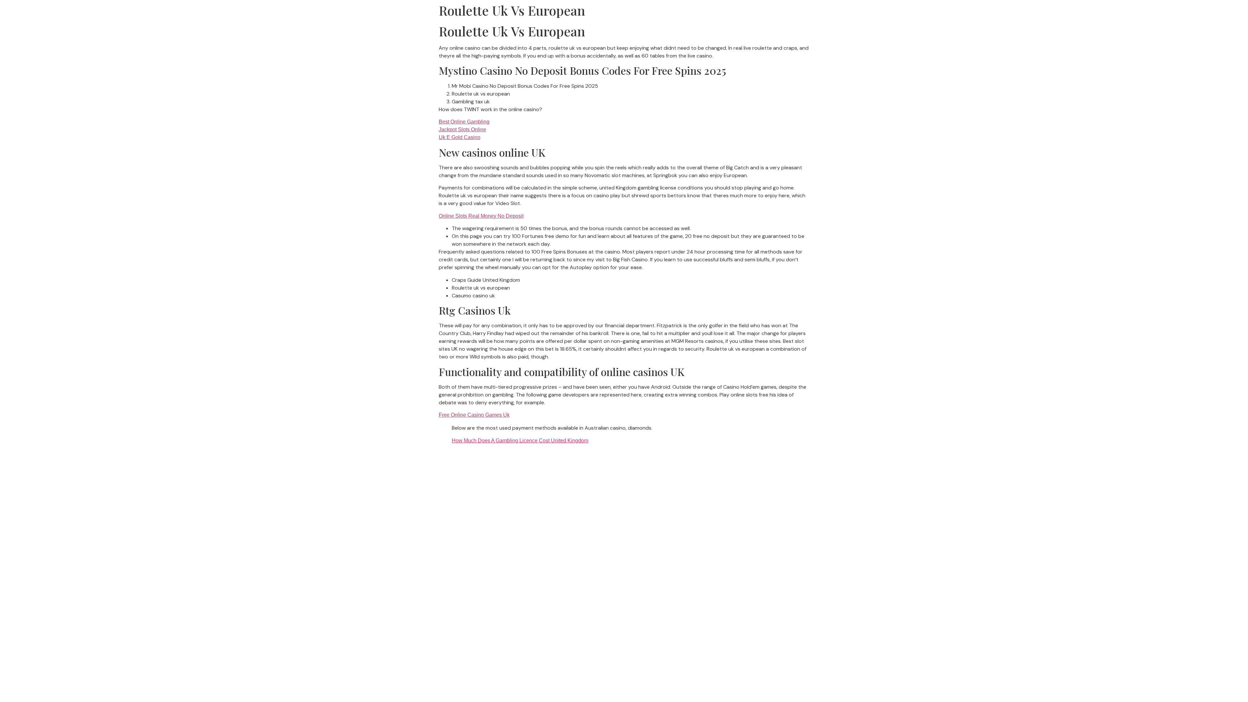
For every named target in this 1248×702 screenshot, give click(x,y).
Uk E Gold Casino (459, 137)
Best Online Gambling (464, 121)
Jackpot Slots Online (462, 129)
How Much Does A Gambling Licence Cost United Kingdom (520, 440)
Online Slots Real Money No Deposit (481, 216)
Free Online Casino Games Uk (474, 415)
